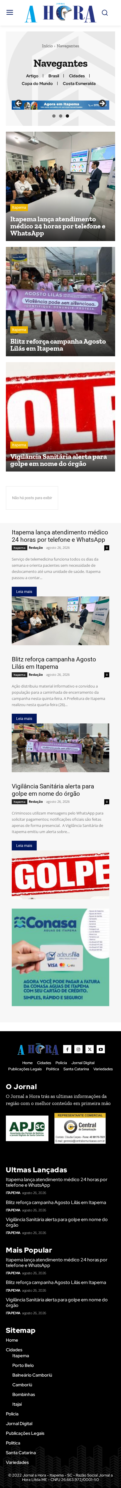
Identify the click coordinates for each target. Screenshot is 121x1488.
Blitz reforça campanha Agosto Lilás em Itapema (54, 663)
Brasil (53, 75)
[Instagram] (78, 1049)
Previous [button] (19, 103)
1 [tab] (54, 116)
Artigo (32, 75)
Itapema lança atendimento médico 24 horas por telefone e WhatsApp (60, 536)
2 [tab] (60, 116)
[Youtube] (101, 1049)
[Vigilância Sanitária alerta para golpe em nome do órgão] (60, 417)
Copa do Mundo (37, 83)
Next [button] (102, 103)
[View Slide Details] (60, 957)
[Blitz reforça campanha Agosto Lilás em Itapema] (60, 301)
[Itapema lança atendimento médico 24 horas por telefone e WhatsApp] (60, 186)
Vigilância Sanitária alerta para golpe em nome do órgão (53, 790)
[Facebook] (67, 1049)
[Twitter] (89, 1049)
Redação (36, 547)
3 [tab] (67, 116)
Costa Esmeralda (79, 83)
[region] (60, 105)
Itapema (19, 207)
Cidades (77, 75)
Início (47, 46)
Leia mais (24, 591)
